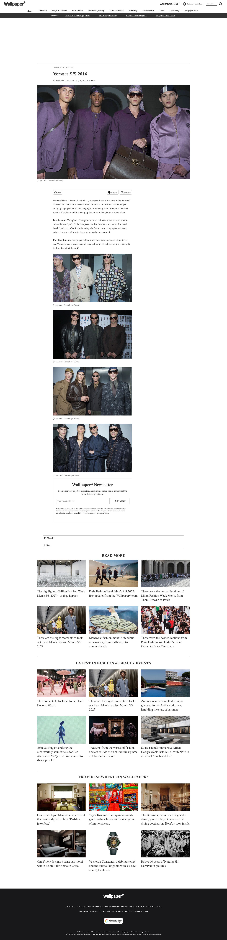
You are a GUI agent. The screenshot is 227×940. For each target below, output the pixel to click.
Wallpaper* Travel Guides (165, 15)
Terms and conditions (116, 906)
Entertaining (174, 10)
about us (69, 906)
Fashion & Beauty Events (63, 68)
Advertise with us (88, 911)
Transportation (148, 10)
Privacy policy (137, 906)
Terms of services (85, 508)
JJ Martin (60, 80)
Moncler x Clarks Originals (136, 15)
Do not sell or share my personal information (124, 911)
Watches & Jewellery (96, 10)
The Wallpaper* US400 (108, 15)
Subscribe (210, 4)
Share (59, 192)
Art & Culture (77, 10)
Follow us (114, 192)
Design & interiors (59, 10)
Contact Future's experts (90, 906)
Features (92, 80)
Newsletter (127, 192)
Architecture (42, 10)
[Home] (29, 10)
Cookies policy (154, 906)
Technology (133, 10)
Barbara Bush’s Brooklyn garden (78, 15)
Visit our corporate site (141, 932)
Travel (161, 10)
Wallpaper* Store (191, 10)
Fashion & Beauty (116, 10)
